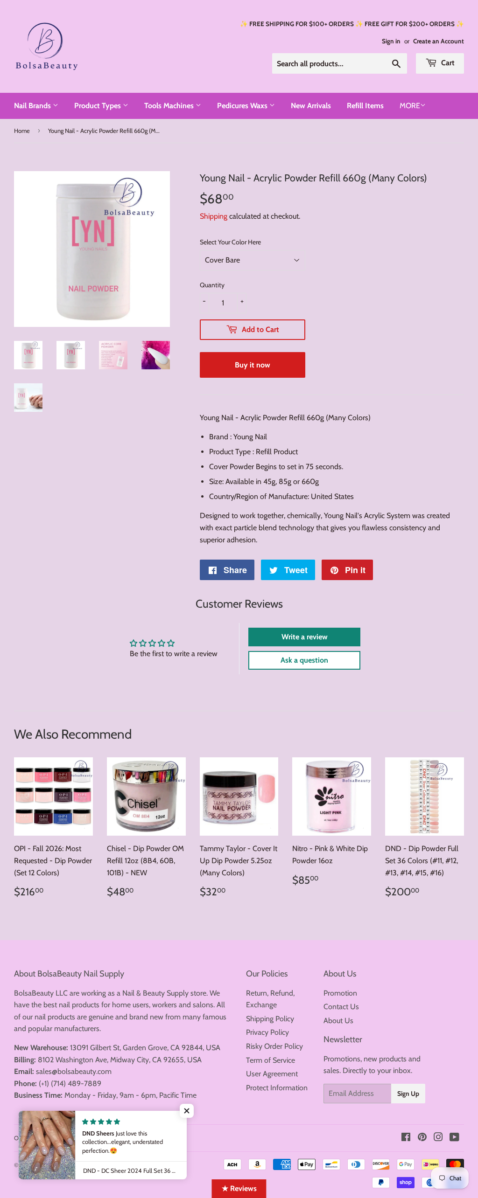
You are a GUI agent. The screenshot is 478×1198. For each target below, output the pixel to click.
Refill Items (365, 105)
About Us (338, 1020)
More (410, 105)
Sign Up (408, 1093)
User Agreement (272, 1073)
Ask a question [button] (304, 660)
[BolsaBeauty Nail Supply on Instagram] (438, 1138)
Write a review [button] (304, 636)
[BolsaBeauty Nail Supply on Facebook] (406, 1138)
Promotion (340, 993)
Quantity (212, 285)
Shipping (213, 216)
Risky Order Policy (274, 1046)
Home (22, 130)
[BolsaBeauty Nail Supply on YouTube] (454, 1138)
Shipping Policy (270, 1018)
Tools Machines (170, 105)
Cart (447, 62)
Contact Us (341, 1006)
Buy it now (252, 364)
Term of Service (270, 1060)
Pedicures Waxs (243, 105)
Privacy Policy (267, 1032)
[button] (187, 1111)
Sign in (391, 41)
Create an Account (438, 41)
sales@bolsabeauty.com (74, 1071)
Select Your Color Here (230, 242)
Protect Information (277, 1087)
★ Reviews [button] (239, 1188)
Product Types (98, 105)
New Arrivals (311, 105)
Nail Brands (33, 105)
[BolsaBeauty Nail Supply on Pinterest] (422, 1138)
